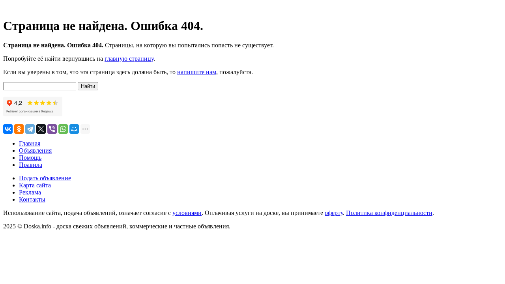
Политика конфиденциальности (389, 212)
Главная (29, 143)
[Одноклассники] (19, 129)
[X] (41, 129)
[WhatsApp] (63, 129)
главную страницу (129, 58)
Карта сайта (35, 185)
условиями (187, 212)
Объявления (35, 150)
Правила (30, 164)
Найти (88, 86)
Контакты (32, 199)
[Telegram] (30, 129)
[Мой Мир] (74, 129)
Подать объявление (45, 178)
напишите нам (196, 72)
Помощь (30, 157)
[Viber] (52, 129)
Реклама (30, 192)
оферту (334, 212)
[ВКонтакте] (8, 129)
